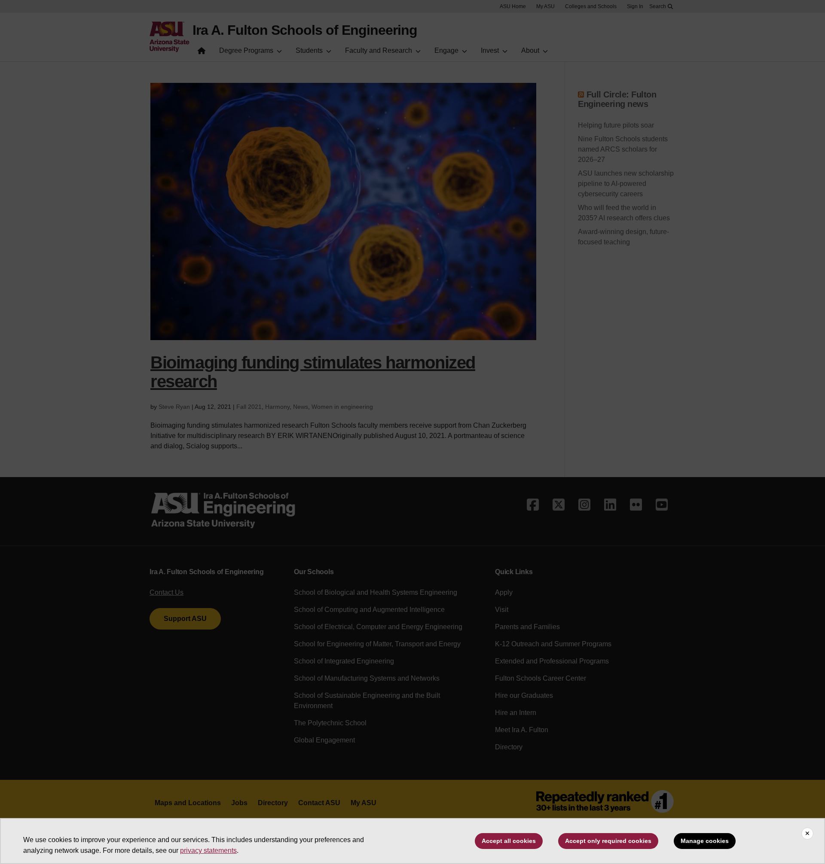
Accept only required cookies (608, 840)
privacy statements (208, 850)
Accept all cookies (509, 840)
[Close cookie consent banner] (807, 833)
